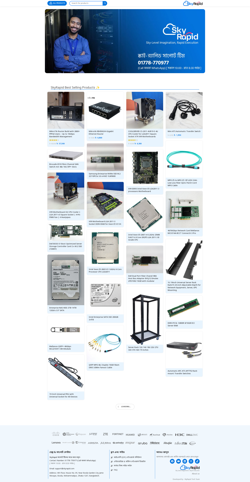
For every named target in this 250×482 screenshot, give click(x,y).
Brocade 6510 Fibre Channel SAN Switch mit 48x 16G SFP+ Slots (64, 165)
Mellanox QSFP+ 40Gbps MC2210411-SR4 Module (60, 347)
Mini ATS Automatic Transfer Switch (184, 131)
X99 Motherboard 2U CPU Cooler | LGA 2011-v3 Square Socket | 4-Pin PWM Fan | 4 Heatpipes (64, 215)
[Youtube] (178, 461)
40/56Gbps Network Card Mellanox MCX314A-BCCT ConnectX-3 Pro (183, 232)
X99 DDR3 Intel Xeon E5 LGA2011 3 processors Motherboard (143, 190)
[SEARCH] (105, 3)
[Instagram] (191, 461)
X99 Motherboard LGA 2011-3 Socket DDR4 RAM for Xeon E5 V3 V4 (105, 222)
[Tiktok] (197, 461)
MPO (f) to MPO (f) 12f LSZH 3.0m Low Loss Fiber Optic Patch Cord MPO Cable (182, 183)
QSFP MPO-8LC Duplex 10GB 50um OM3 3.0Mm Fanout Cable (104, 366)
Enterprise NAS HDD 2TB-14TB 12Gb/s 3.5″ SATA (62, 309)
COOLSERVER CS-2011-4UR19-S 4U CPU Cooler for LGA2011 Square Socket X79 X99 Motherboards (143, 134)
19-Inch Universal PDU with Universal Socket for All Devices (63, 395)
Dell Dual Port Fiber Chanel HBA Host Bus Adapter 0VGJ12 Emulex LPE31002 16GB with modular (143, 278)
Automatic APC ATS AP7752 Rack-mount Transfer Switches (183, 372)
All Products (59, 3)
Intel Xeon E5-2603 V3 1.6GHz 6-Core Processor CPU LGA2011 (105, 270)
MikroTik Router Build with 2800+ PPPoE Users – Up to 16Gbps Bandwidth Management (64, 134)
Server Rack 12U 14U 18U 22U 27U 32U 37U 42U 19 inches (143, 348)
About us (196, 474)
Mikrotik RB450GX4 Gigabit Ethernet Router (101, 132)
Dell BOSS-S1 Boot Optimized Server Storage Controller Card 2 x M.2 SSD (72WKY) (65, 246)
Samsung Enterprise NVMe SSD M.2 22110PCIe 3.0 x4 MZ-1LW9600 (104, 175)
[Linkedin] (184, 461)
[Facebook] (172, 461)
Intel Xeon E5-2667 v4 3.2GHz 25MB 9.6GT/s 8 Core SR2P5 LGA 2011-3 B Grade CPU (144, 237)
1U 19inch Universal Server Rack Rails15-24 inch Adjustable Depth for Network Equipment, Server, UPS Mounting (184, 286)
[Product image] (65, 110)
